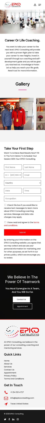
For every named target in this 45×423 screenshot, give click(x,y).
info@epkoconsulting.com (22, 398)
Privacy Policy (10, 375)
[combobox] (6, 175)
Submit (22, 232)
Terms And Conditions (14, 378)
